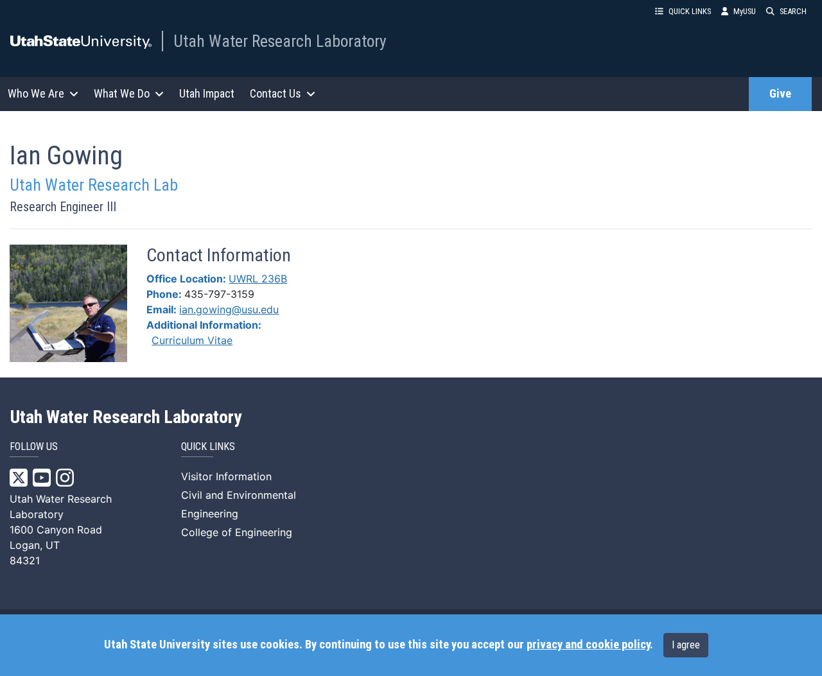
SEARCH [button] (793, 11)
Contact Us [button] (275, 93)
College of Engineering (236, 532)
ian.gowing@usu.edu (229, 309)
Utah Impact (206, 93)
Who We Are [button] (36, 93)
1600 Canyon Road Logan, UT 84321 (56, 545)
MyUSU (744, 11)
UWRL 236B (258, 278)
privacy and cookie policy (588, 644)
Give (780, 94)
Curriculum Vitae (192, 340)
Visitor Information (226, 476)
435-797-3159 (219, 294)
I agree (686, 645)
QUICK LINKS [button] (690, 11)
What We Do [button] (122, 93)
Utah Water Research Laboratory (280, 41)
